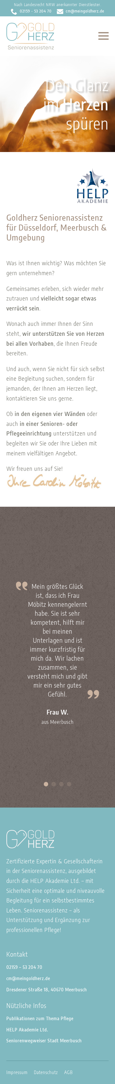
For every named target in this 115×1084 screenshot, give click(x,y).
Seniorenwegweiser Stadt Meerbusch (44, 1040)
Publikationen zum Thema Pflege (39, 1018)
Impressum (16, 1072)
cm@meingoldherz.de (28, 978)
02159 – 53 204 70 (24, 967)
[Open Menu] (103, 36)
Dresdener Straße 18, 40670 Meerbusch (46, 989)
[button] (46, 784)
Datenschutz (46, 1072)
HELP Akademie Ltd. (27, 1029)
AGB (68, 1072)
